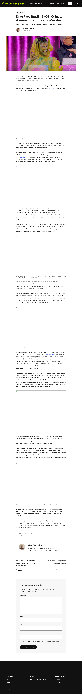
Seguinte (60, 568)
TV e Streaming (20, 12)
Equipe (8, 682)
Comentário (23, 595)
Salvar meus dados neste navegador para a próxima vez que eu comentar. (41, 641)
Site (21, 633)
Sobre (7, 679)
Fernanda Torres (22, 157)
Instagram (58, 679)
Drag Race (19, 533)
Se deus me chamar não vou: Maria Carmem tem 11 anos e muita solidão (26, 563)
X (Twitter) (58, 682)
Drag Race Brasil (27, 533)
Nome (22, 616)
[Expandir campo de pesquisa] (70, 3)
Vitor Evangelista (29, 28)
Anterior (22, 570)
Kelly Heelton (52, 88)
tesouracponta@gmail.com (38, 679)
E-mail (22, 624)
